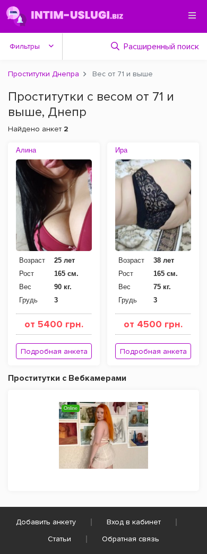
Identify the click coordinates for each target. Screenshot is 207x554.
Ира (121, 150)
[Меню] (192, 15)
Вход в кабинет (134, 521)
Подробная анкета (54, 351)
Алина (26, 150)
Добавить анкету (46, 521)
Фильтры (25, 46)
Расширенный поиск (161, 46)
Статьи (59, 538)
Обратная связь (130, 538)
